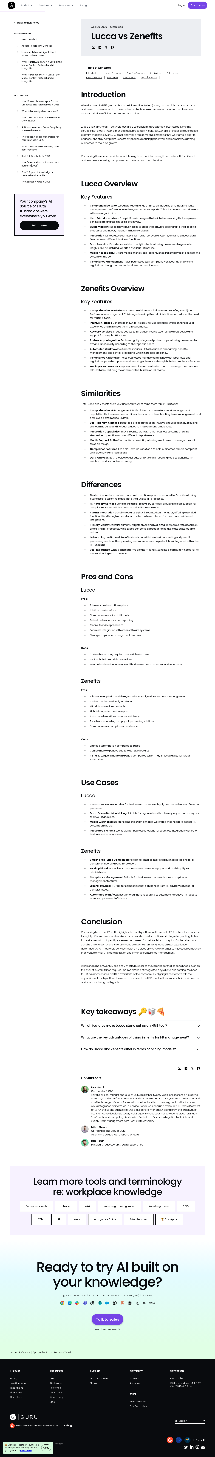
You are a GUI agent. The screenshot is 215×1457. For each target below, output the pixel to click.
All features (16, 1392)
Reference (24, 1352)
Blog (52, 1401)
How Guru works (18, 1383)
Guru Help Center (99, 1378)
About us (135, 1383)
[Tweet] (106, 47)
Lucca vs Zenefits (63, 1352)
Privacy (58, 1443)
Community (56, 1397)
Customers (56, 1383)
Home (13, 1352)
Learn (53, 1378)
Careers (134, 1378)
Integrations (16, 1387)
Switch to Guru (138, 1401)
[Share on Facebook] (112, 47)
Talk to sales (197, 5)
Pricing (83, 5)
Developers (56, 1392)
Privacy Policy (26, 1450)
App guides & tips (42, 1352)
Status (93, 1383)
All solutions (16, 1397)
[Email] (93, 47)
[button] (27, 5)
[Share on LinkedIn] (99, 47)
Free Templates (138, 1406)
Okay (46, 1447)
